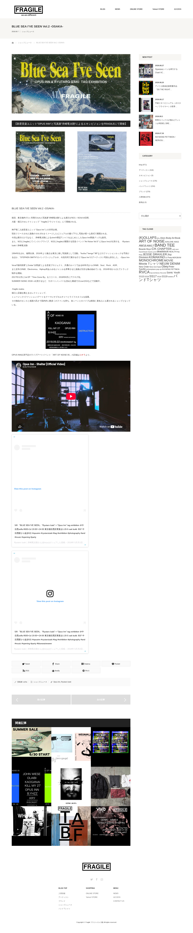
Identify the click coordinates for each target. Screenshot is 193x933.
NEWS (117, 9)
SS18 (159, 277)
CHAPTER (164, 248)
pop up (159, 269)
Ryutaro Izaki (66, 682)
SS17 (153, 276)
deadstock (162, 251)
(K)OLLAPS (148, 238)
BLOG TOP (62, 888)
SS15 (141, 276)
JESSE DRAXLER (155, 254)
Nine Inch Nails (155, 267)
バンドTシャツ (158, 278)
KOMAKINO (157, 257)
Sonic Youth (173, 272)
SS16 (146, 277)
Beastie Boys (145, 249)
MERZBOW (176, 257)
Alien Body (165, 238)
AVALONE (169, 242)
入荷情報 (142, 197)
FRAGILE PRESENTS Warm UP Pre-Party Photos (31, 826)
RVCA (144, 272)
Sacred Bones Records (158, 273)
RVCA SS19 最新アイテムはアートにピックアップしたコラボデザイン (110, 786)
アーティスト (144, 170)
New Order (144, 267)
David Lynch (152, 252)
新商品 (141, 202)
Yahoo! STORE (158, 9)
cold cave (175, 249)
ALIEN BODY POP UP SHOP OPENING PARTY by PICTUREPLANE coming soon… (110, 747)
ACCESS (177, 9)
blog (140, 165)
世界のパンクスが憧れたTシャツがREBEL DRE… (167, 121)
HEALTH (172, 252)
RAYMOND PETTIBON (170, 269)
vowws (170, 277)
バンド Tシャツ (144, 186)
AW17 (150, 245)
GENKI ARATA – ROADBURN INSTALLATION (71, 786)
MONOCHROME (151, 260)
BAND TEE (165, 245)
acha (25, 682)
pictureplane (151, 269)
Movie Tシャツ (149, 263)
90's (158, 238)
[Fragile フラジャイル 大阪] (29, 10)
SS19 (164, 276)
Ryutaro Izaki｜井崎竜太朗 (26, 542)
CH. (154, 249)
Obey (165, 266)
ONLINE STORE (136, 9)
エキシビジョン (145, 175)
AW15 (176, 242)
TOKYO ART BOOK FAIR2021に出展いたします (71, 826)
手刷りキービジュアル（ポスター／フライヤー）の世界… (168, 104)
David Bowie (143, 252)
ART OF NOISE (152, 241)
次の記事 (101, 699)
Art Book (176, 238)
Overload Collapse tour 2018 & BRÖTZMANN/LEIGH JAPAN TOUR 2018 (71, 747)
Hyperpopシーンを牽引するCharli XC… (166, 70)
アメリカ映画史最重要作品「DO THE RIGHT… (166, 87)
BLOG (102, 9)
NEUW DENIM (170, 263)
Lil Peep (168, 257)
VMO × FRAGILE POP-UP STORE (110, 826)
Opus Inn (56, 682)
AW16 (142, 245)
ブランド (142, 192)
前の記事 (41, 699)
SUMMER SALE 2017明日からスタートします (31, 747)
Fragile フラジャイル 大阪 (94, 922)
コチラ (82, 355)
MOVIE (168, 260)
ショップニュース (28, 31)
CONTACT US (118, 901)
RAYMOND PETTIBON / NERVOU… (165, 138)
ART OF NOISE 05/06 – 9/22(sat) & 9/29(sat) (31, 786)
